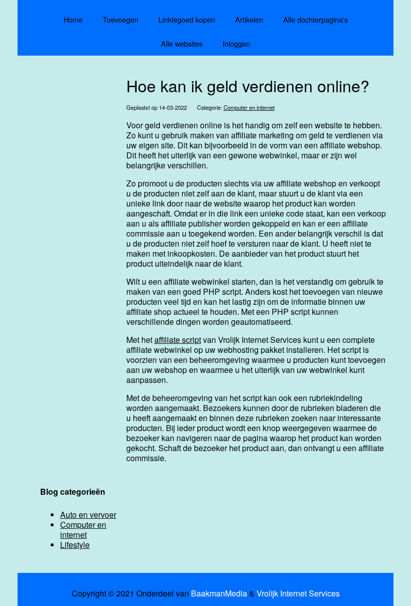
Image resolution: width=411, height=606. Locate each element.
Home (73, 19)
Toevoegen (120, 19)
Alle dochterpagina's (315, 19)
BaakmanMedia (219, 593)
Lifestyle (75, 544)
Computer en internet (249, 107)
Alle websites (181, 43)
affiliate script (177, 339)
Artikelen (249, 19)
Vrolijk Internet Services (298, 593)
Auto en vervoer (88, 514)
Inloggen (236, 43)
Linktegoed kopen (186, 19)
